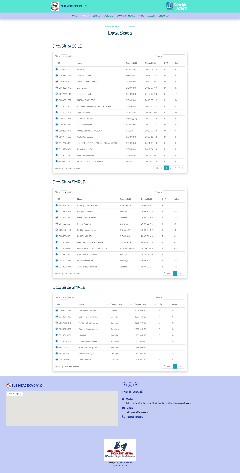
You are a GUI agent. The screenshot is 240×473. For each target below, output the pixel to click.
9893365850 (65, 335)
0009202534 (65, 310)
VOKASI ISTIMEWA (126, 16)
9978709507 (65, 353)
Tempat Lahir (131, 63)
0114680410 (65, 248)
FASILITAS (108, 16)
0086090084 (65, 236)
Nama (79, 63)
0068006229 (65, 81)
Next (181, 168)
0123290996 (65, 149)
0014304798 (65, 317)
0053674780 (65, 69)
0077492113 (65, 94)
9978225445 (65, 266)
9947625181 (65, 347)
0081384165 (65, 230)
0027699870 (65, 323)
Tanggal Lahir (150, 63)
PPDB (141, 16)
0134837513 (65, 155)
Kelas (177, 63)
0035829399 (65, 211)
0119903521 (65, 254)
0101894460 (65, 124)
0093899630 (65, 106)
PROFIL (84, 16)
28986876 (64, 205)
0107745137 (65, 137)
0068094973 (65, 88)
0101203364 (65, 118)
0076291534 (65, 224)
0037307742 (65, 217)
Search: (159, 56)
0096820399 (65, 242)
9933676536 (65, 341)
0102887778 (65, 130)
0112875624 (65, 143)
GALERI (151, 16)
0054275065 (65, 329)
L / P (166, 63)
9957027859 (65, 260)
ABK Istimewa (126, 462)
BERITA (96, 16)
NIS (58, 63)
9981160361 (65, 359)
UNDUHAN (164, 16)
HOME (74, 16)
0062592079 (65, 75)
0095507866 (65, 112)
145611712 (64, 161)
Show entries (64, 56)
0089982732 (65, 100)
